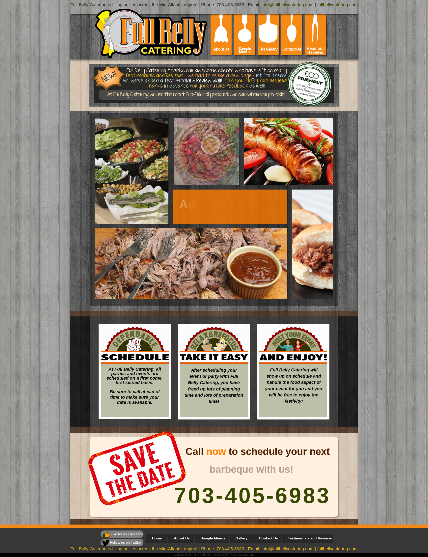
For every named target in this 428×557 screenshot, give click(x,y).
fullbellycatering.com (337, 4)
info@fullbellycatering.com (288, 4)
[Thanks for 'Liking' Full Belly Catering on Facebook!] (106, 534)
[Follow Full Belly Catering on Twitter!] (105, 542)
